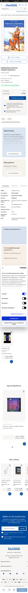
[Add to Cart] (11, 361)
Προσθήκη (22, 590)
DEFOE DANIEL (5, 72)
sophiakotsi (13, 253)
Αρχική (2, 15)
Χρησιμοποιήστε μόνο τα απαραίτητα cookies (14, 323)
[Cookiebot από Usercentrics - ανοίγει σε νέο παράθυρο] (20, 268)
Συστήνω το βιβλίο (15, 57)
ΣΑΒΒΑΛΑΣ (7, 80)
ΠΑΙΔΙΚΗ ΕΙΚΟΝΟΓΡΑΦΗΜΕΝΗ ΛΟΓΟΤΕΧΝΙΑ (10, 122)
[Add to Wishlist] (14, 590)
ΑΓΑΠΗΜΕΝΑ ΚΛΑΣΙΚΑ (8, 82)
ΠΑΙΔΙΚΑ (9, 15)
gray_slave (18, 253)
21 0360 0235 (24, 1)
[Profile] (22, 5)
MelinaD (6, 253)
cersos (9, 253)
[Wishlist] (19, 5)
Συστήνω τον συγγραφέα (15, 61)
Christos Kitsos (14, 258)
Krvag (9, 258)
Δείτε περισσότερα (14, 154)
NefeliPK (6, 258)
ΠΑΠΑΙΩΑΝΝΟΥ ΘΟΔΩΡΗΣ (5, 351)
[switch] (24, 298)
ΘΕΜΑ (5, 15)
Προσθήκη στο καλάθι (17, 98)
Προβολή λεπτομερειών (17, 314)
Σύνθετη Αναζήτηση (21, 11)
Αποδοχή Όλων (14, 318)
